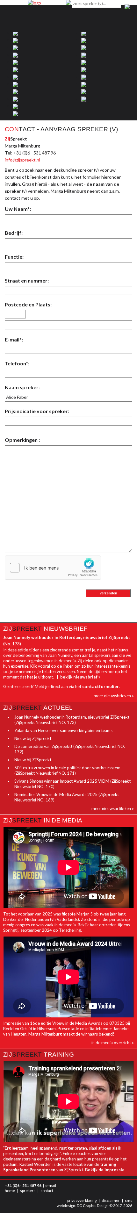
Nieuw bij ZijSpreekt (32, 738)
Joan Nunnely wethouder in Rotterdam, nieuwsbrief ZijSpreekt (66, 637)
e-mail (50, 1185)
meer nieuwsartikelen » (112, 808)
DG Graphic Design (93, 1205)
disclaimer (111, 1200)
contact (46, 1190)
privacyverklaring (82, 1200)
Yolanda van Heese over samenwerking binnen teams (63, 730)
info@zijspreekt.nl (22, 159)
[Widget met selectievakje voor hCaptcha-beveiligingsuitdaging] (53, 568)
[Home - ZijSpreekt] (34, 2)
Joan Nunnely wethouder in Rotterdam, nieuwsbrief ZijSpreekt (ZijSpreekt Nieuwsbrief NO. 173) (71, 719)
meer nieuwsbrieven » (114, 695)
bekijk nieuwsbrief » (80, 676)
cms (128, 1200)
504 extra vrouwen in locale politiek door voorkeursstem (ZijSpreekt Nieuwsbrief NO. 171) (67, 770)
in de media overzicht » (112, 1042)
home (10, 1190)
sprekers (27, 1190)
